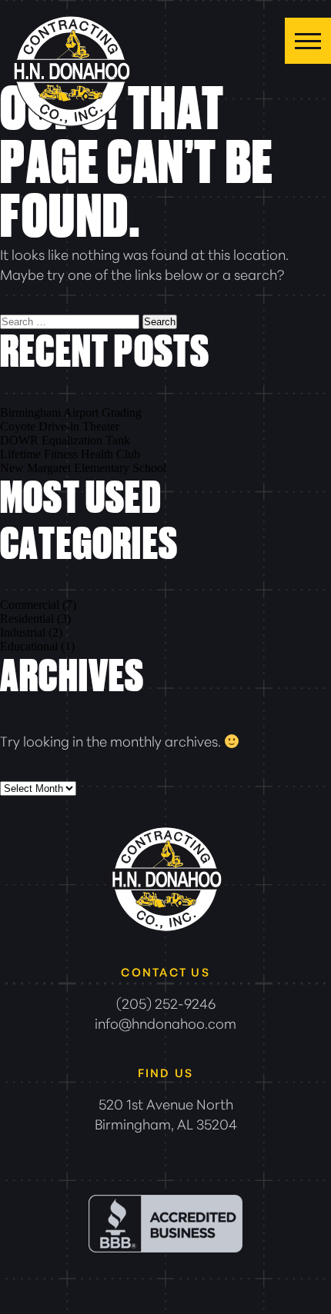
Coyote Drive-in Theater (59, 426)
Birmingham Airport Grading (71, 412)
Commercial (29, 604)
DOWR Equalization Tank (65, 440)
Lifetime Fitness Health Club (70, 454)
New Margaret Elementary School (83, 467)
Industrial (22, 632)
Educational (29, 646)
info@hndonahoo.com (165, 1023)
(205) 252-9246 (166, 1003)
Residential (27, 618)
